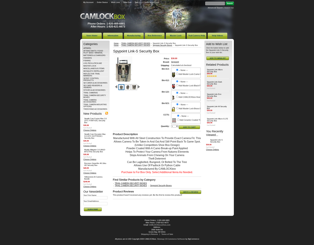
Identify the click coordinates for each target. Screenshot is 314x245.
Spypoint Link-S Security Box (216, 141)
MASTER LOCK (89, 66)
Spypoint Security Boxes (162, 45)
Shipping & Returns (149, 234)
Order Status (102, 2)
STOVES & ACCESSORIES (94, 90)
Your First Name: (90, 195)
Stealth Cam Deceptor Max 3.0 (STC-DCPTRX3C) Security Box (95, 136)
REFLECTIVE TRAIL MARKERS (91, 75)
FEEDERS (87, 58)
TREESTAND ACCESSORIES (95, 109)
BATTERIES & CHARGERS (94, 55)
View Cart (127, 2)
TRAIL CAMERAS (90, 93)
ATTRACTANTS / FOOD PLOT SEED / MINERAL (93, 52)
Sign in (138, 2)
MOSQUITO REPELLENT (93, 71)
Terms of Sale (167, 234)
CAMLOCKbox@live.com (159, 225)
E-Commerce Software (175, 239)
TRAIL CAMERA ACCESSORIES (89, 101)
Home (116, 43)
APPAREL (87, 48)
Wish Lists (115, 2)
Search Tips (229, 8)
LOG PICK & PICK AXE (92, 63)
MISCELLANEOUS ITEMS (93, 68)
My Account (88, 2)
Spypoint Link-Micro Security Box (215, 71)
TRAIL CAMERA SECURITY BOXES (135, 43)
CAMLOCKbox (103, 17)
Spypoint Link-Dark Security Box (214, 83)
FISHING (87, 61)
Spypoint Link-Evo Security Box (214, 95)
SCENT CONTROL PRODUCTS (91, 79)
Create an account (151, 2)
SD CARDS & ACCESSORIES (95, 83)
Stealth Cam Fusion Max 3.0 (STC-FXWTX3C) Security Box (95, 120)
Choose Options (89, 130)
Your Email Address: (91, 201)
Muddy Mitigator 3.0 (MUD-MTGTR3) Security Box (95, 151)
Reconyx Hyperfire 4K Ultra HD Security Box (95, 164)
